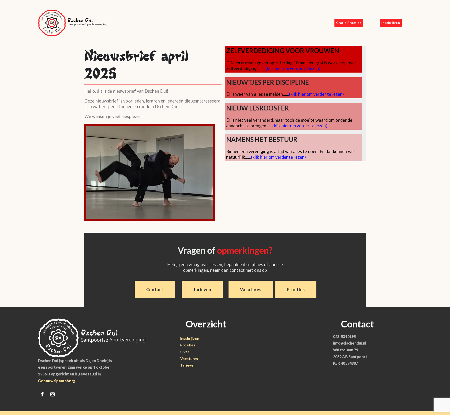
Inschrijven (189, 338)
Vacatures (189, 358)
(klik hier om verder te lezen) (293, 68)
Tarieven (188, 365)
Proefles (187, 345)
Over (184, 351)
